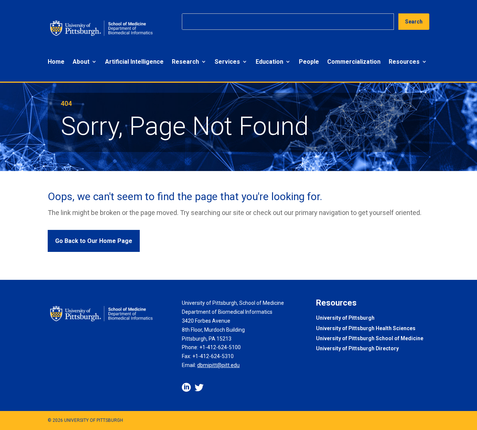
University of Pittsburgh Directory (357, 349)
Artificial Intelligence (134, 61)
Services (227, 61)
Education (269, 61)
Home (56, 61)
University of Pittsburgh (345, 318)
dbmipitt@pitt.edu (218, 365)
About (81, 61)
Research (185, 61)
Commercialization (353, 61)
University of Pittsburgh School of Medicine (369, 338)
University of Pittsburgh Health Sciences (366, 328)
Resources (404, 61)
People (309, 61)
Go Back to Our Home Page (93, 240)
